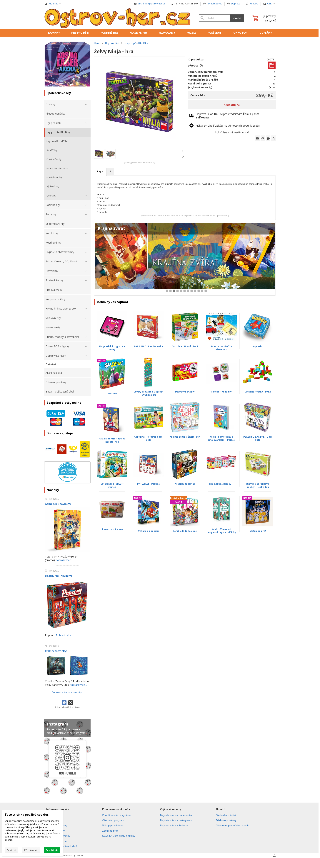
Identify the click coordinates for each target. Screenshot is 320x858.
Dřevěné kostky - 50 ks (258, 391)
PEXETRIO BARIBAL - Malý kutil (257, 438)
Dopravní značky (185, 391)
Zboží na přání (110, 830)
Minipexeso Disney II (221, 483)
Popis (100, 171)
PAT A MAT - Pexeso (148, 483)
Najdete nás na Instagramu (176, 820)
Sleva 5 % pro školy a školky (118, 835)
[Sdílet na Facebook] (64, 702)
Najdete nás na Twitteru (174, 825)
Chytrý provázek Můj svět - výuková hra (148, 393)
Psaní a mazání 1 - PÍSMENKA (221, 348)
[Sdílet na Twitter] (70, 702)
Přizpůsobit (31, 850)
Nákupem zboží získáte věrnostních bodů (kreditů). (228, 125)
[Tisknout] (268, 138)
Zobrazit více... (64, 560)
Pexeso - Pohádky (221, 391)
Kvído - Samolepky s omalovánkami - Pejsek (221, 438)
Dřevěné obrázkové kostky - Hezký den (257, 485)
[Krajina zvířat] (185, 259)
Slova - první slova (112, 529)
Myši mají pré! (258, 531)
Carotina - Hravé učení (185, 346)
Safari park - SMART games (112, 485)
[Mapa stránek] (274, 855)
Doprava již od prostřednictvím (228, 115)
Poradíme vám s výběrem (117, 815)
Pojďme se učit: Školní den (184, 436)
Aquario (257, 346)
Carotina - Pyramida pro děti (148, 438)
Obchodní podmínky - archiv (232, 825)
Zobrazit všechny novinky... (67, 692)
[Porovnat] (257, 138)
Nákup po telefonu (113, 825)
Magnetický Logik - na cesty (112, 348)
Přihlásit (80, 855)
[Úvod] (117, 18)
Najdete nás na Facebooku (176, 815)
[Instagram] (67, 757)
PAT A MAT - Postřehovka (148, 346)
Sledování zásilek (226, 815)
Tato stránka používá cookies (27, 815)
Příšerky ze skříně (184, 483)
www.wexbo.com (66, 855)
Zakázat (11, 850)
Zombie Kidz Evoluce (185, 531)
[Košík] (264, 18)
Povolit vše (52, 850)
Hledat (237, 18)
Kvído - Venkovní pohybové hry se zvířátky (221, 531)
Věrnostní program (113, 820)
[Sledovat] (263, 138)
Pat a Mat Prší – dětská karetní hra (112, 440)
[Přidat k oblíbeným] (273, 138)
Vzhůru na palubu (148, 531)
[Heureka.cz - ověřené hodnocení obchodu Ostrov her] (67, 480)
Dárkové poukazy (226, 820)
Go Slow (112, 393)
